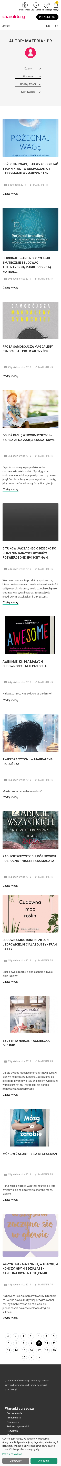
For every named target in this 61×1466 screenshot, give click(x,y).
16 (31, 1350)
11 (46, 1343)
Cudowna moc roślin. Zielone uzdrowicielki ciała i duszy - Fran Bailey (30, 944)
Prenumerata (14, 1417)
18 (46, 1350)
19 (54, 1350)
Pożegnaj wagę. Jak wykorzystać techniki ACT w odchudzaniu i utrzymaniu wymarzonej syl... (30, 168)
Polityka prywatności (18, 1426)
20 (23, 1357)
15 (23, 1350)
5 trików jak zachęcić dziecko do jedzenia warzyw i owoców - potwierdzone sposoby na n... (29, 553)
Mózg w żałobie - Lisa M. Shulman (30, 1154)
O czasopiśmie (14, 1413)
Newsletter (13, 1421)
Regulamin (12, 1430)
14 (16, 1350)
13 (8, 1350)
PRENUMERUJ (47, 17)
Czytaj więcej (10, 193)
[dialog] (30, 1450)
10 (38, 1343)
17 (38, 1350)
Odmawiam (16, 1460)
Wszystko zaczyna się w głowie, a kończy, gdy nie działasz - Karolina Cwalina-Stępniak (30, 1268)
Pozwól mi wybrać (12, 1454)
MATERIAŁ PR (40, 184)
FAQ (9, 1435)
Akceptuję (43, 1460)
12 (54, 1343)
